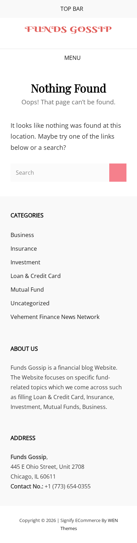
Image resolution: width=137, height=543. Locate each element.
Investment (25, 262)
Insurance (24, 248)
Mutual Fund (27, 289)
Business (22, 235)
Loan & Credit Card (36, 276)
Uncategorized (30, 303)
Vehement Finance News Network (55, 317)
